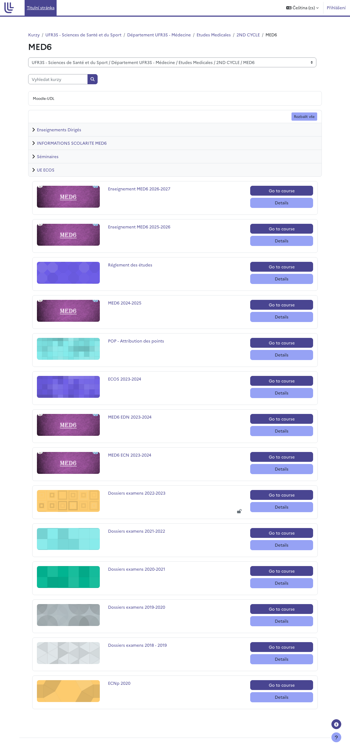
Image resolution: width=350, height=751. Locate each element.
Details (281, 202)
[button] (302, 8)
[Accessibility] (336, 724)
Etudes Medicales (214, 34)
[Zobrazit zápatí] (336, 737)
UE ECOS (45, 170)
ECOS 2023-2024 (124, 379)
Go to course (282, 190)
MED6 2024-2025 (124, 303)
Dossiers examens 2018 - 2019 (137, 645)
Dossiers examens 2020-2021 (136, 569)
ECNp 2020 (120, 683)
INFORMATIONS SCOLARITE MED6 (72, 143)
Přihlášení (336, 7)
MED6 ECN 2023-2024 (129, 455)
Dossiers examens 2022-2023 (136, 493)
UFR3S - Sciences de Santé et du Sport (83, 34)
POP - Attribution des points (136, 341)
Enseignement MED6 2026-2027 (139, 189)
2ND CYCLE (248, 34)
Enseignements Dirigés (59, 129)
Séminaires (48, 156)
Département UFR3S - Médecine (159, 34)
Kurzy (34, 34)
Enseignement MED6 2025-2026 (139, 227)
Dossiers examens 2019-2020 (136, 607)
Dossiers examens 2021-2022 (136, 531)
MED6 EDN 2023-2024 (129, 417)
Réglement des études (130, 265)
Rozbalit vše (304, 116)
